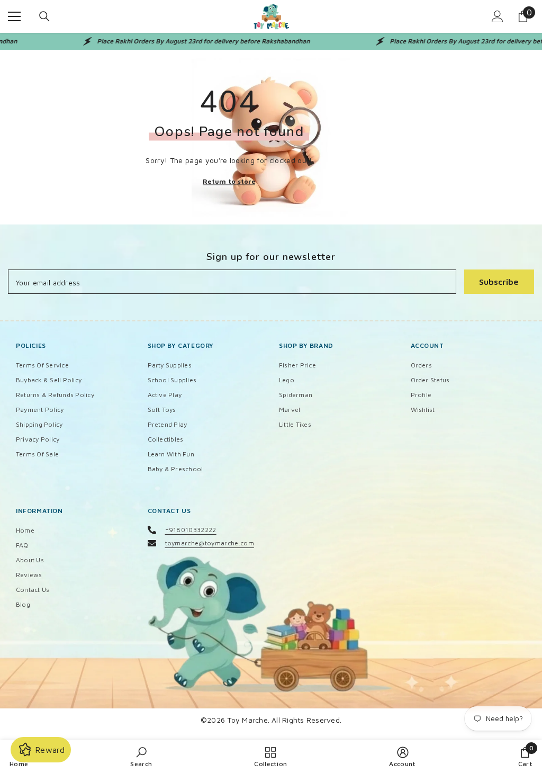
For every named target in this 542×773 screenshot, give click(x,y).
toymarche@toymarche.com (209, 543)
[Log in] (497, 16)
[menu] (14, 16)
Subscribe (499, 281)
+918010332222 (190, 530)
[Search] (44, 16)
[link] (141, 756)
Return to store (229, 181)
